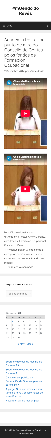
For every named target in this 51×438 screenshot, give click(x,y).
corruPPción (11, 241)
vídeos (31, 232)
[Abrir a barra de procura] (47, 26)
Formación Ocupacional (32, 241)
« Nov (21, 344)
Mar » (30, 344)
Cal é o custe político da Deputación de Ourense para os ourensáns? (24, 381)
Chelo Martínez (36, 236)
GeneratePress (25, 433)
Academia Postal (17, 236)
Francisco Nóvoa (13, 245)
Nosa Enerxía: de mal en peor (22, 400)
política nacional (17, 232)
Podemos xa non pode (20, 267)
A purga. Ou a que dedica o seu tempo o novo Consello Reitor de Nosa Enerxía (24, 393)
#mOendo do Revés (25, 11)
